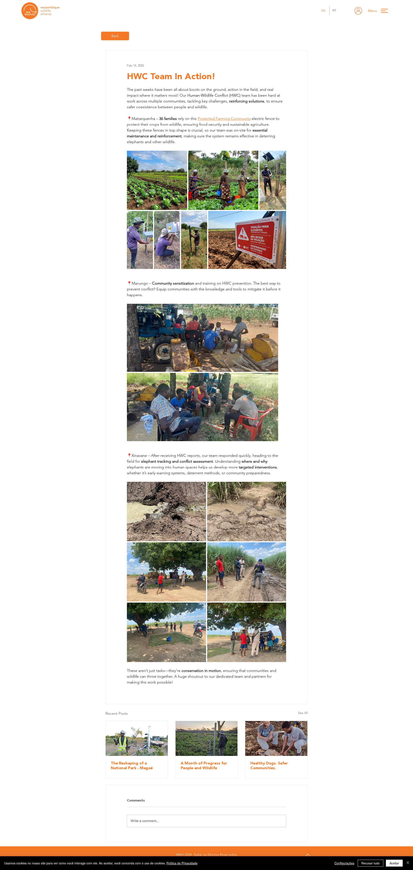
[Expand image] (157, 180)
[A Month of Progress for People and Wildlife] (207, 738)
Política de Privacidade (181, 863)
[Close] (407, 863)
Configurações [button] (344, 863)
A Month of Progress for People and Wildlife (204, 765)
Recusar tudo (370, 863)
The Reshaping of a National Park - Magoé (132, 765)
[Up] (307, 854)
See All (303, 713)
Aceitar (394, 863)
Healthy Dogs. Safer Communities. (269, 765)
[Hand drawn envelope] (358, 10)
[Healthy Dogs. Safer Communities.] (276, 738)
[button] (380, 11)
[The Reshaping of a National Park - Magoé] (137, 738)
